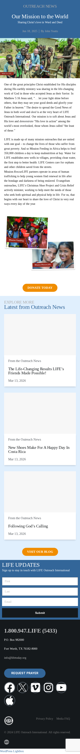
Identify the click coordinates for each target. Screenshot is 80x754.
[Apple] (9, 700)
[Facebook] (9, 687)
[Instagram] (48, 687)
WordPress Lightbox (12, 751)
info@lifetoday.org (15, 657)
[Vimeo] (35, 687)
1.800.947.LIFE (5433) (30, 630)
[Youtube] (61, 687)
